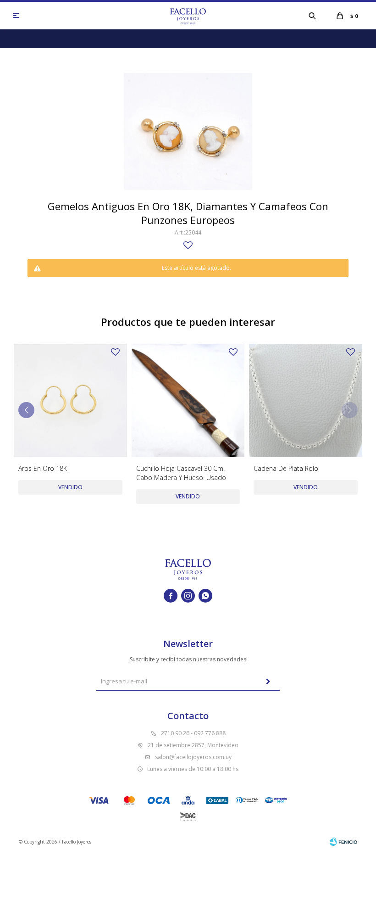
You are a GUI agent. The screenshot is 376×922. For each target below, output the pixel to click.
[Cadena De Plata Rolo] (305, 400)
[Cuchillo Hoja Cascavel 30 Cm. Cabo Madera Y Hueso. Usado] (188, 400)
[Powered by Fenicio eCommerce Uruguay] (343, 842)
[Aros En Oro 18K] (70, 400)
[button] (312, 16)
